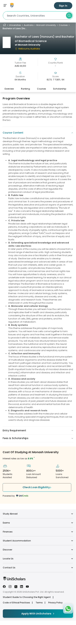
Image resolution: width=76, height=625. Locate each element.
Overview (9, 88)
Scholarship (59, 88)
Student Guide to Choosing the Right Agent (27, 597)
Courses (63, 25)
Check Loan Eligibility (36, 487)
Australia (29, 25)
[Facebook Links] (4, 586)
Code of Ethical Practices (16, 603)
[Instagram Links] (10, 586)
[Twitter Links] (15, 586)
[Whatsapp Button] (68, 609)
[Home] (4, 25)
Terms (39, 603)
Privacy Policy (55, 603)
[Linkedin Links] (21, 586)
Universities (15, 25)
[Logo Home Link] (14, 580)
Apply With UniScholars (36, 613)
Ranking (25, 88)
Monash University (46, 25)
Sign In (63, 5)
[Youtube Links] (27, 586)
